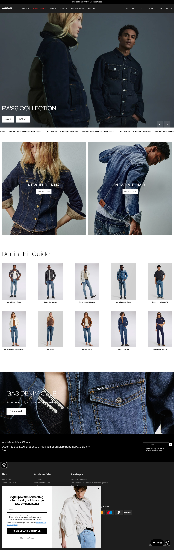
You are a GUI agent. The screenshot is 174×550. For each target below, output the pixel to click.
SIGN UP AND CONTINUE (27, 530)
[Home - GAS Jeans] (7, 8)
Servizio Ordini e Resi (42, 483)
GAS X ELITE (93, 8)
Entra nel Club (16, 411)
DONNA (22, 119)
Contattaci (38, 479)
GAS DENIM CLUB (77, 8)
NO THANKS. (27, 537)
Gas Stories (6, 479)
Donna (63, 8)
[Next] (167, 124)
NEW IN (25, 8)
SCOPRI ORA (44, 191)
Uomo (52, 8)
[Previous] (160, 124)
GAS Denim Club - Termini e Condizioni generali (89, 483)
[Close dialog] (98, 488)
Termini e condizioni (79, 479)
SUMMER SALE (38, 8)
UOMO (8, 119)
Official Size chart (9, 483)
